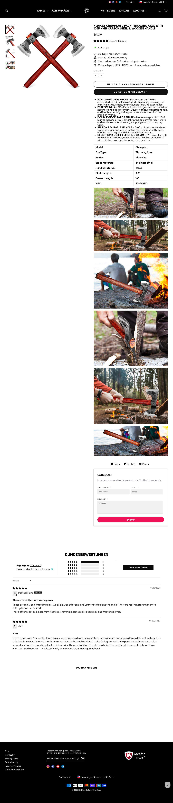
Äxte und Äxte (61, 10)
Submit (131, 519)
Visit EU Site (108, 10)
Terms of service (13, 766)
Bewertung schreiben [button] (138, 567)
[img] (20, 588)
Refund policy (11, 762)
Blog (7, 751)
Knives (41, 10)
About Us (139, 10)
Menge (98, 71)
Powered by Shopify (86, 794)
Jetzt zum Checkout (130, 92)
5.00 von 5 (35, 565)
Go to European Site (14, 769)
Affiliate (124, 10)
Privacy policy (11, 758)
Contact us (10, 754)
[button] (101, 40)
